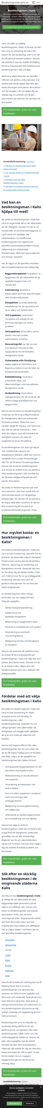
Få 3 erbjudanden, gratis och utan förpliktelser (21, 27)
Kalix (7, 975)
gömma (30, 161)
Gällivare (9, 970)
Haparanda (10, 944)
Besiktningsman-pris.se (15, 2)
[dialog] (21, 1096)
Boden (8, 965)
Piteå (7, 960)
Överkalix (9, 939)
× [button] (41, 1087)
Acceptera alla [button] (14, 1103)
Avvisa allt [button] (30, 1103)
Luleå (7, 955)
